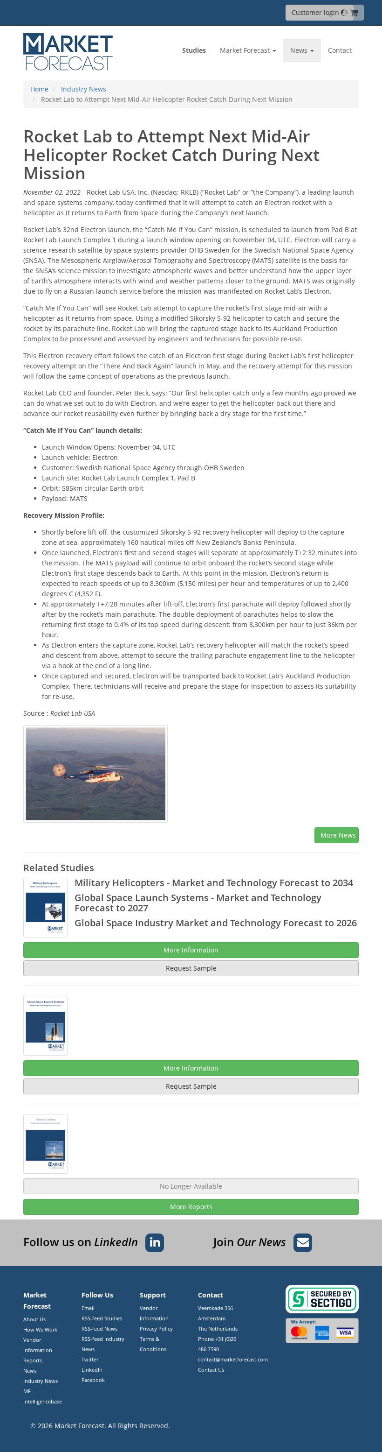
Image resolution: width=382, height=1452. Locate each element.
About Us (34, 1319)
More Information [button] (191, 949)
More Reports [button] (191, 1206)
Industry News (40, 1380)
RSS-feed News (99, 1328)
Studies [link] (194, 50)
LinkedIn (92, 1369)
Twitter (90, 1359)
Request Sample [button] (191, 968)
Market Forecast (79, 1425)
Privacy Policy (156, 1328)
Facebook (93, 1379)
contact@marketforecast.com (233, 1359)
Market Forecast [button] (246, 50)
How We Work (40, 1329)
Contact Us (211, 1369)
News (29, 1370)
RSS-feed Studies (102, 1318)
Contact (340, 50)
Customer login (316, 12)
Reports (32, 1360)
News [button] (299, 50)
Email (88, 1307)
